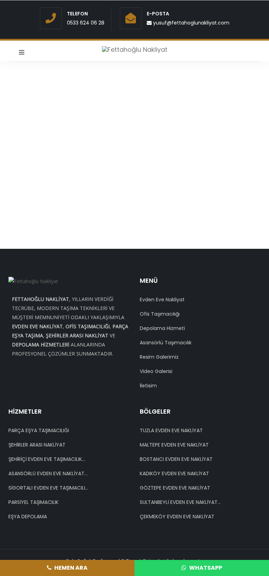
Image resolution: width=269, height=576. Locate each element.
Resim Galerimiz (159, 356)
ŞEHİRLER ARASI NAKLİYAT (36, 444)
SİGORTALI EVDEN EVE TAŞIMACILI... (48, 487)
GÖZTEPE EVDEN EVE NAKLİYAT (175, 487)
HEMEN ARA (70, 568)
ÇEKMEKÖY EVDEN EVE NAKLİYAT (177, 516)
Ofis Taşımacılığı (160, 313)
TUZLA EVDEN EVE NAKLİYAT (171, 430)
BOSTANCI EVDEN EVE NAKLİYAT (176, 459)
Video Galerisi (156, 371)
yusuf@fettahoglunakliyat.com (190, 22)
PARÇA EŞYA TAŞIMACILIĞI (38, 430)
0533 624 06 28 (85, 22)
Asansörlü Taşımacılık (166, 342)
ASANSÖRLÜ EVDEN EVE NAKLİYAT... (48, 473)
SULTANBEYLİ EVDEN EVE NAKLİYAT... (180, 502)
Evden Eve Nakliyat (162, 299)
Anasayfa (113, 141)
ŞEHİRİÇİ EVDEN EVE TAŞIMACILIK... (46, 459)
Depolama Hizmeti (162, 328)
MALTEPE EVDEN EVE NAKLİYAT (174, 444)
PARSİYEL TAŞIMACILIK (33, 502)
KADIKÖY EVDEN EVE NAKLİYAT (174, 473)
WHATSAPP (205, 568)
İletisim (148, 385)
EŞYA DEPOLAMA (27, 516)
